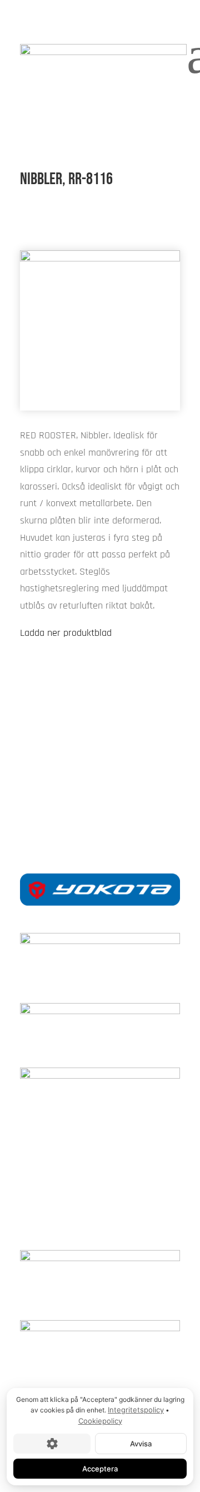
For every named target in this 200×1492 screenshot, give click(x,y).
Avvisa (141, 1443)
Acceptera (100, 1468)
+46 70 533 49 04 (100, 798)
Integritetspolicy (136, 1409)
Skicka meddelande (100, 760)
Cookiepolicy (100, 1420)
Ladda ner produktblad (66, 632)
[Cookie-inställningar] (52, 1444)
